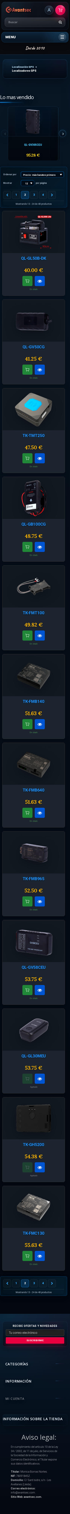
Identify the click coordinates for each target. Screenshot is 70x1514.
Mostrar (7, 183)
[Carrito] (60, 10)
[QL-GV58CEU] (33, 941)
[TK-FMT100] (33, 587)
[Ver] (40, 281)
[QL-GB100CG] (33, 498)
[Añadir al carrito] (27, 281)
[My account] (49, 10)
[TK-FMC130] (33, 1207)
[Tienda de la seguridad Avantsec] (18, 10)
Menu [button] (10, 37)
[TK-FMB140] (33, 675)
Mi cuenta (14, 1399)
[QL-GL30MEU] (33, 1030)
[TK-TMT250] (33, 409)
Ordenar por (9, 174)
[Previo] (7, 195)
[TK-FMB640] (33, 764)
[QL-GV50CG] (33, 321)
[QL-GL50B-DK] (33, 232)
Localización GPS (23, 66)
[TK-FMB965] (33, 852)
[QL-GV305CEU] (33, 122)
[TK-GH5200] (33, 1118)
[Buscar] (60, 22)
